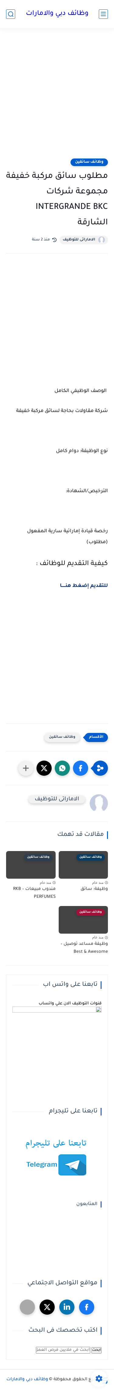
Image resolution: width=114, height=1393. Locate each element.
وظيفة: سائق (94, 889)
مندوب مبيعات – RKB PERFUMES (34, 893)
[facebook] (86, 1307)
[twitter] (47, 1307)
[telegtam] (27, 1307)
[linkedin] (66, 1307)
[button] (80, 768)
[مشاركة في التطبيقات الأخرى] (25, 768)
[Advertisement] (57, 97)
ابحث (96, 1350)
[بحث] (10, 14)
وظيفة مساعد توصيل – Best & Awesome (84, 948)
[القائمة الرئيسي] (103, 14)
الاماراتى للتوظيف (79, 240)
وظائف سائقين (89, 162)
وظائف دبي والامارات (57, 14)
